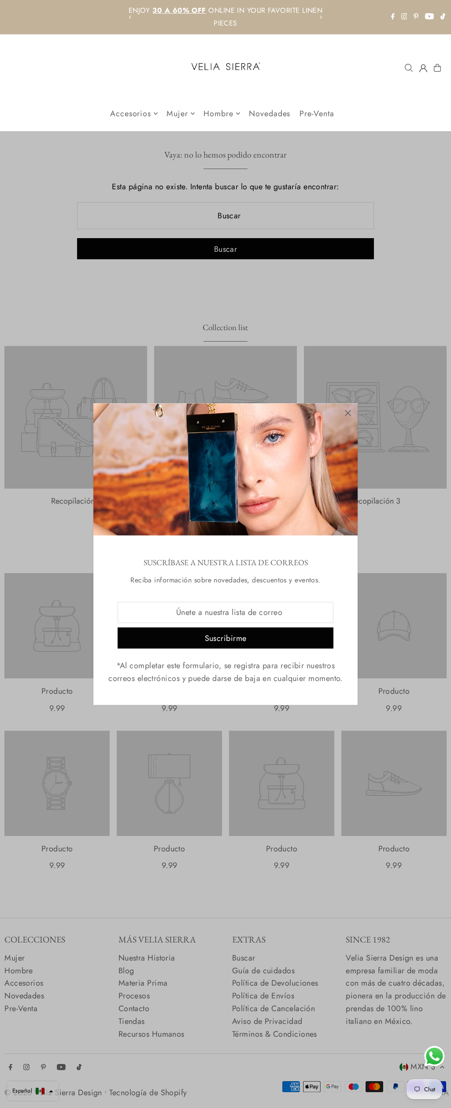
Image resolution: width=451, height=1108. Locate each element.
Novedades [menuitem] (269, 113)
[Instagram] (404, 17)
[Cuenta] (423, 68)
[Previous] (130, 17)
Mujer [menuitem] (177, 113)
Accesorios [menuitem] (130, 113)
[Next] (320, 17)
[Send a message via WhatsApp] (434, 1056)
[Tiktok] (442, 17)
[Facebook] (393, 17)
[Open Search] (409, 68)
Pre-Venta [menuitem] (316, 113)
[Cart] (437, 68)
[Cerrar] (347, 413)
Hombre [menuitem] (218, 113)
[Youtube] (429, 17)
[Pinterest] (416, 17)
